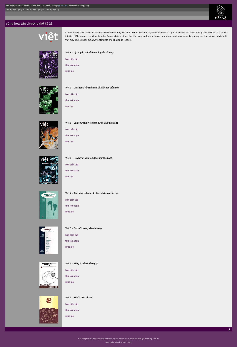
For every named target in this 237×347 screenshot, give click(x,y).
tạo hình (46, 6)
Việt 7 (15, 10)
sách (54, 6)
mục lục (69, 71)
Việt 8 (8, 10)
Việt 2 (48, 10)
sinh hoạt (10, 6)
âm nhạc (27, 6)
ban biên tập (71, 59)
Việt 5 (28, 10)
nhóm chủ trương (76, 6)
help (87, 6)
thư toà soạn (72, 65)
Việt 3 (41, 10)
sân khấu (37, 6)
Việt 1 (55, 10)
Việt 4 (35, 10)
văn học (19, 6)
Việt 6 (21, 10)
